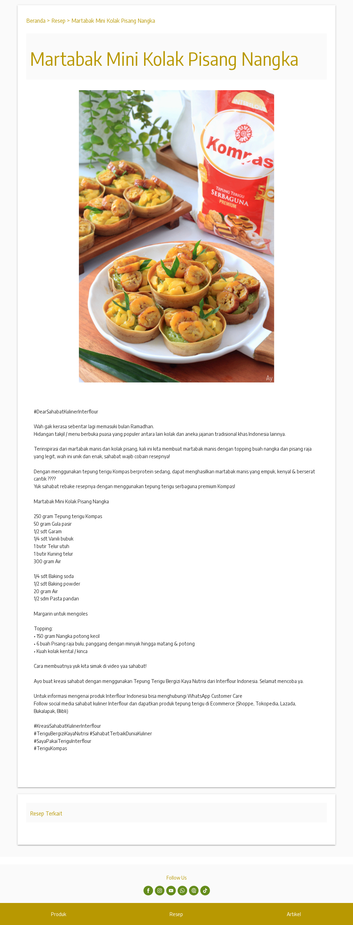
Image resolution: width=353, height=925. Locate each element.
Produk (58, 914)
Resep (176, 914)
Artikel (294, 914)
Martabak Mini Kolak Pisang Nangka (113, 20)
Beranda (36, 20)
